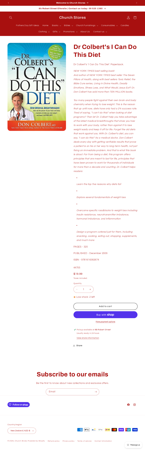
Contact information (103, 441)
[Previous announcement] (8, 3)
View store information (88, 338)
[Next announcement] (137, 3)
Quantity (77, 283)
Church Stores (21, 441)
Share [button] (79, 346)
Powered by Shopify (36, 441)
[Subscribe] (96, 391)
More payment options (105, 322)
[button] (11, 17)
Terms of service (84, 441)
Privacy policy (68, 441)
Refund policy (54, 441)
